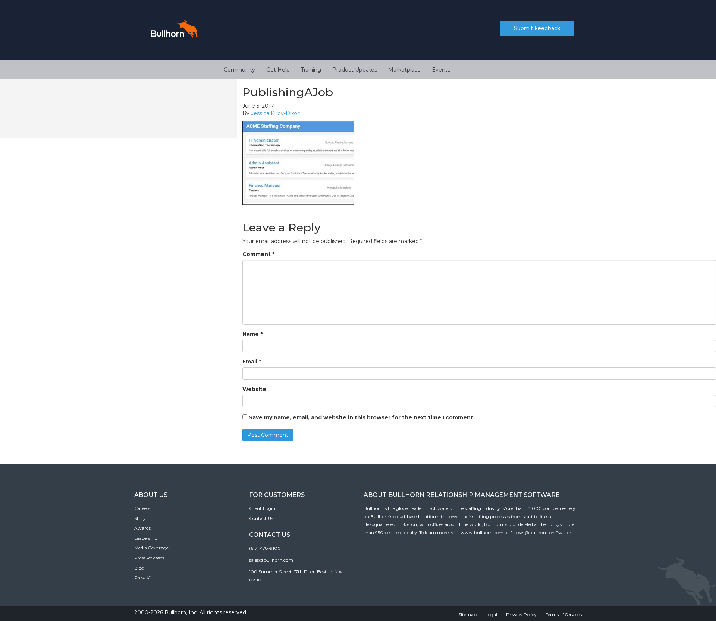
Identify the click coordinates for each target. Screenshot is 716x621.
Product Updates (354, 69)
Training (311, 69)
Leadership (145, 538)
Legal (491, 614)
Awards (142, 528)
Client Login (262, 508)
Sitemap (467, 614)
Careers (142, 508)
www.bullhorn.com (482, 532)
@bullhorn (536, 532)
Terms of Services (564, 614)
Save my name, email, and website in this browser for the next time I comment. (362, 417)
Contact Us (261, 518)
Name (252, 334)
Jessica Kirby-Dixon (276, 113)
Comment (258, 254)
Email (251, 361)
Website (254, 389)
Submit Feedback (537, 28)
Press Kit (143, 577)
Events (441, 69)
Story (140, 518)
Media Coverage (151, 548)
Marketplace (404, 69)
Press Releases (149, 558)
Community (239, 69)
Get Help (278, 69)
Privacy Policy (521, 614)
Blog (139, 568)
